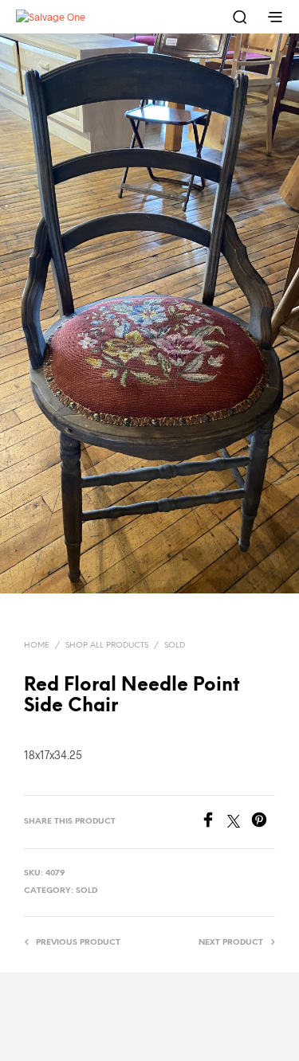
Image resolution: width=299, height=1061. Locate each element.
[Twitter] (239, 822)
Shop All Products (106, 645)
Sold (174, 645)
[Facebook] (213, 822)
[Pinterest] (263, 822)
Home (36, 645)
